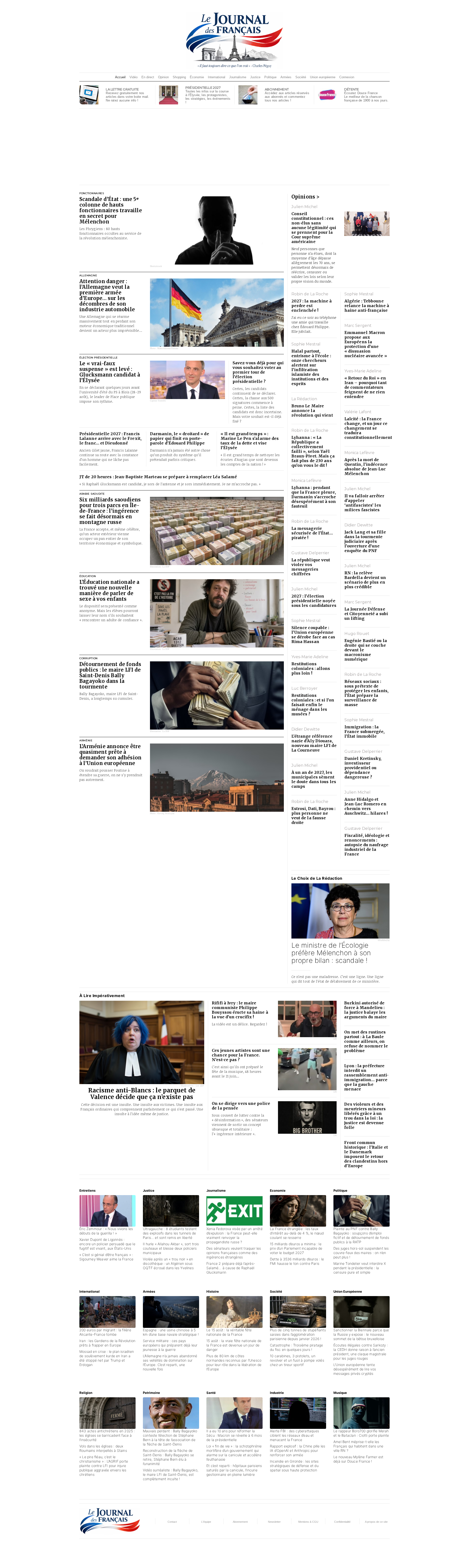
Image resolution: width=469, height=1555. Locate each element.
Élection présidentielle (98, 357)
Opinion (163, 77)
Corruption (88, 658)
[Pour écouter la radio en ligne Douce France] (327, 94)
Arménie (86, 740)
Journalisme (237, 77)
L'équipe (206, 1521)
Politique (270, 77)
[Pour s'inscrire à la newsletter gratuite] (88, 94)
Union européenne (322, 77)
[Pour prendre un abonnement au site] (247, 94)
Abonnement (240, 1521)
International (216, 77)
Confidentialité (342, 1521)
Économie (197, 77)
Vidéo (133, 77)
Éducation (87, 576)
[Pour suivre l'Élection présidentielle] (168, 94)
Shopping (179, 77)
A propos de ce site (376, 1521)
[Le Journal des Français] (234, 40)
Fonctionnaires (91, 193)
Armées (285, 77)
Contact (172, 1521)
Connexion (346, 77)
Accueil (120, 77)
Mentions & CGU (308, 1521)
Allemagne (88, 275)
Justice (255, 77)
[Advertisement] (234, 146)
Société (300, 77)
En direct (147, 77)
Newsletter (274, 1521)
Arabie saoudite (92, 493)
